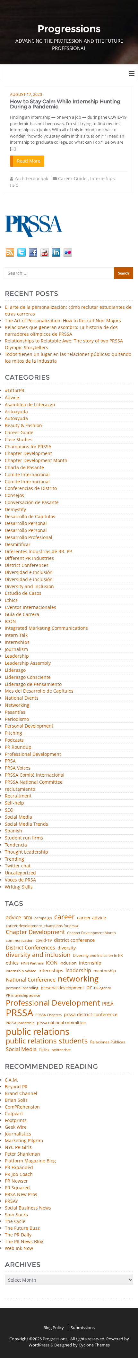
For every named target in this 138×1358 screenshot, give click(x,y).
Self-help (14, 803)
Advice (12, 398)
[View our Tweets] (21, 252)
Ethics (11, 600)
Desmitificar (17, 544)
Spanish (13, 831)
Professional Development (33, 754)
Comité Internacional (27, 474)
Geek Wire (16, 1127)
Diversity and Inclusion (29, 586)
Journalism (16, 649)
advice (13, 917)
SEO (9, 810)
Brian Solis (16, 1100)
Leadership (17, 656)
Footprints (16, 1120)
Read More (28, 161)
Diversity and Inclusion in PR (98, 955)
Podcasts (14, 740)
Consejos (14, 495)
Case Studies (18, 440)
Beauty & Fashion (23, 425)
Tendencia (16, 845)
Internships (102, 178)
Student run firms (24, 838)
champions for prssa (61, 926)
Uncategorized (20, 873)
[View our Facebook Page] (33, 252)
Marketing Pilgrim (24, 1140)
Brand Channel (21, 1093)
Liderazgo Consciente (28, 677)
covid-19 (44, 941)
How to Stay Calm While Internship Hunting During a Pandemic (65, 104)
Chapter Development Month (36, 460)
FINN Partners (32, 963)
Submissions (83, 1327)
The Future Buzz (22, 1228)
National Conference (31, 979)
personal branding (22, 988)
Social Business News (28, 1208)
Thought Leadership (26, 852)
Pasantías (15, 712)
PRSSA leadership (20, 1023)
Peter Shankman (22, 1154)
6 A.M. (11, 1080)
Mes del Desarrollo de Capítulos (39, 691)
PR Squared (17, 1188)
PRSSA (19, 1012)
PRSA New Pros (21, 1194)
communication (19, 940)
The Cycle (15, 1221)
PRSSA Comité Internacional (35, 775)
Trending (14, 859)
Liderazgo (15, 670)
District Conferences (26, 565)
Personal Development (29, 726)
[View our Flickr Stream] (68, 252)
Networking (17, 705)
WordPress (39, 1345)
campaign (43, 918)
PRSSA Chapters (48, 1015)
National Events (22, 698)
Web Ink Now (19, 1248)
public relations (37, 1031)
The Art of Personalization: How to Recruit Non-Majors (63, 320)
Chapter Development (28, 453)
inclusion (68, 963)
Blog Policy (53, 1327)
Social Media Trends (26, 824)
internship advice (21, 971)
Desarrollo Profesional (28, 537)
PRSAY (11, 1201)
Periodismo (17, 719)
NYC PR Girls (18, 1147)
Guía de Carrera (22, 614)
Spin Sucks (16, 1214)
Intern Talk (16, 635)
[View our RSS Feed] (10, 252)
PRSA (10, 761)
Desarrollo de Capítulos (30, 516)
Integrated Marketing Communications (46, 628)
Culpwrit (14, 1113)
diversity (66, 948)
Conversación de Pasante (32, 502)
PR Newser (16, 1181)
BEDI (27, 918)
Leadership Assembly (28, 663)
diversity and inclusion (38, 955)
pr (89, 987)
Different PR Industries (29, 558)
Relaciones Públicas (107, 1042)
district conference (74, 940)
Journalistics (18, 1134)
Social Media (18, 817)
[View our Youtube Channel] (44, 252)
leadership (78, 970)
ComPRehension (22, 1107)
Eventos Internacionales (30, 607)
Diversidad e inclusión (29, 579)
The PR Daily (18, 1235)
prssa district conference (90, 1014)
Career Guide (72, 178)
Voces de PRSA (20, 880)
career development (24, 926)
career (64, 917)
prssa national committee (61, 1023)
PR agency (102, 988)
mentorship (104, 971)
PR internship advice (23, 995)
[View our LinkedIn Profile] (56, 252)
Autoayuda (16, 412)
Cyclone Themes (94, 1345)
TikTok (44, 1049)
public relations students (47, 1040)
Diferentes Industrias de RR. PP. (39, 551)
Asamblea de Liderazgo (30, 405)
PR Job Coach (19, 1174)
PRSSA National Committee (34, 782)
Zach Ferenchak (31, 178)
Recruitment (18, 796)
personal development (62, 988)
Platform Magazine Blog (30, 1161)
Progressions (55, 1339)
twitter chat (61, 1050)
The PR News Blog (24, 1241)
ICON (10, 621)
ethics (12, 963)
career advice (91, 917)
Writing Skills (19, 887)
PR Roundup (18, 747)
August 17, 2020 (26, 94)
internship (90, 963)
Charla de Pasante (24, 467)
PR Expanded (19, 1167)
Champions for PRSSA (28, 447)
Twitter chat (17, 866)
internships (51, 970)
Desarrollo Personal (26, 523)
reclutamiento (20, 789)
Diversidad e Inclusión (29, 572)
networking (78, 979)
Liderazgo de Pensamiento (33, 684)
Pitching (13, 733)
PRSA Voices (17, 768)
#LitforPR (14, 390)
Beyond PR (16, 1087)
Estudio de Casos (23, 593)
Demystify (15, 509)
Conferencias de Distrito (31, 488)
